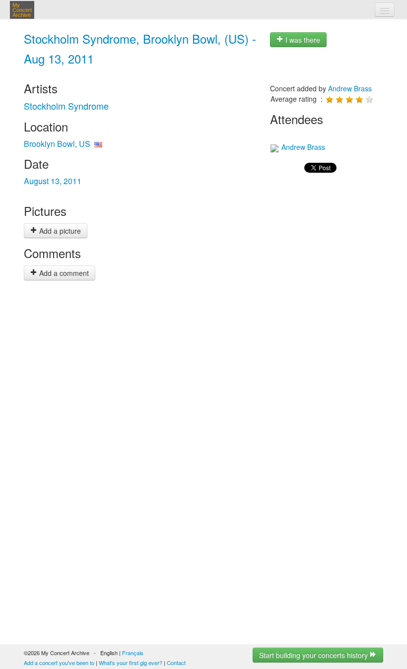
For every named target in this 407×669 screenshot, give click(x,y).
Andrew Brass (350, 88)
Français (132, 653)
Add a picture (59, 231)
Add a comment (63, 273)
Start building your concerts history (314, 655)
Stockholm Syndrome (66, 105)
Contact (176, 663)
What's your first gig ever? (130, 663)
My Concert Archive (22, 10)
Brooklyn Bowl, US (57, 143)
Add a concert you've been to (59, 663)
